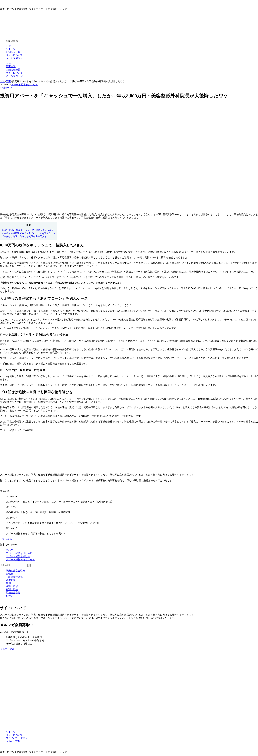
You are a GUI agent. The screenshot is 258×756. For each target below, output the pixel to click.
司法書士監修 (13, 592)
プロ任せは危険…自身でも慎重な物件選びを (24, 236)
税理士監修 (12, 589)
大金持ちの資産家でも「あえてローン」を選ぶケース (28, 233)
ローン (8, 87)
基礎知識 (11, 580)
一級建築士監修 (14, 577)
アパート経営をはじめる (24, 84)
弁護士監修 (12, 586)
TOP (8, 63)
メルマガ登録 (13, 741)
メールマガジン (14, 76)
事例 (2, 87)
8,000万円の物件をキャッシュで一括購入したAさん (27, 230)
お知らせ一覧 (13, 69)
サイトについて (14, 72)
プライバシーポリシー (18, 738)
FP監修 (9, 573)
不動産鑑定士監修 (15, 570)
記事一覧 (11, 66)
